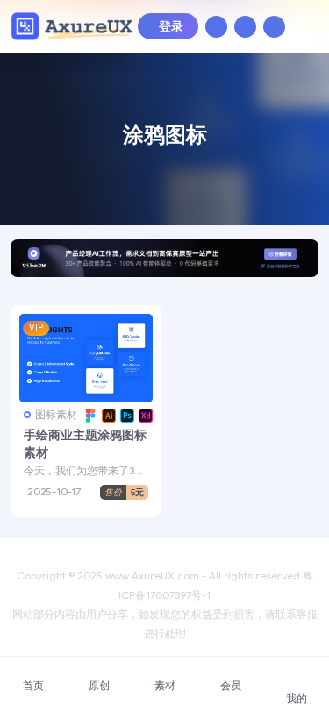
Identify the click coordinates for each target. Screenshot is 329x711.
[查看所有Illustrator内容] (106, 415)
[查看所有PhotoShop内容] (125, 415)
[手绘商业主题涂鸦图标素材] (86, 358)
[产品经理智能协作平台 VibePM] (164, 264)
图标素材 (56, 414)
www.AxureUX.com (152, 575)
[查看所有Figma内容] (88, 415)
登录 (171, 26)
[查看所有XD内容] (143, 415)
